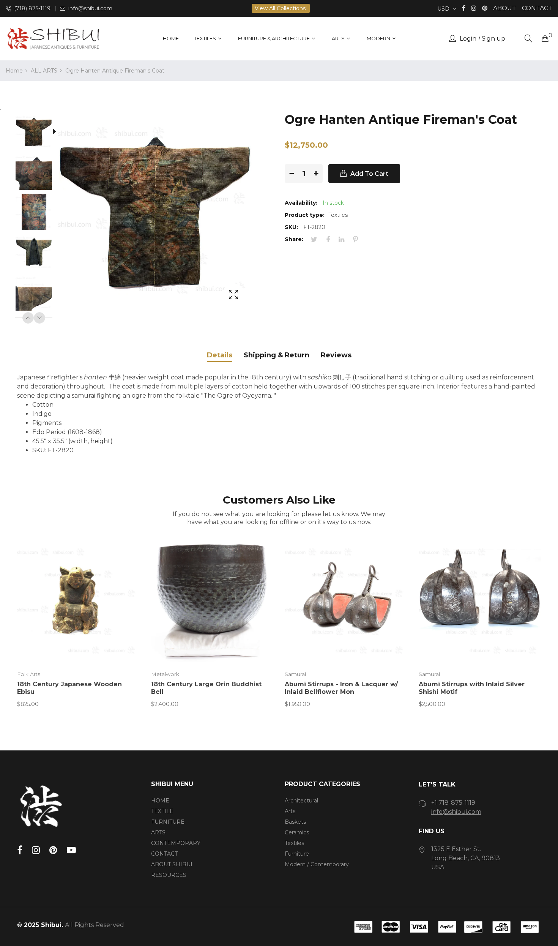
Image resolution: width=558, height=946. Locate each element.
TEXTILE (162, 811)
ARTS (158, 832)
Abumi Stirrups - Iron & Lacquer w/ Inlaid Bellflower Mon (341, 688)
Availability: (301, 202)
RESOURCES (168, 875)
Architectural (301, 800)
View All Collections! (281, 8)
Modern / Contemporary (317, 864)
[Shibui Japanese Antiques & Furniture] (53, 38)
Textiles (294, 843)
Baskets (295, 821)
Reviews (336, 355)
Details (219, 355)
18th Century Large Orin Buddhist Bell (206, 688)
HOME (160, 800)
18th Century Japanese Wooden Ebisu (69, 688)
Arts (290, 811)
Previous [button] (28, 318)
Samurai (295, 674)
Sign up (493, 38)
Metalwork (165, 674)
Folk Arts (28, 674)
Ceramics (297, 832)
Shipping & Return (276, 355)
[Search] (528, 39)
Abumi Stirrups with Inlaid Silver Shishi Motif (472, 688)
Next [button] (39, 318)
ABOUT (504, 8)
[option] (37, 133)
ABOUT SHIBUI (171, 864)
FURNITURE (167, 821)
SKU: (291, 227)
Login (468, 38)
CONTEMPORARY (175, 843)
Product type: (305, 215)
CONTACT (537, 8)
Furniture (297, 853)
